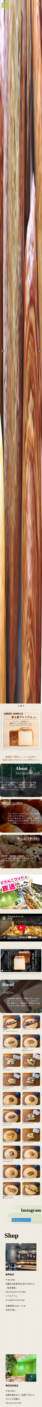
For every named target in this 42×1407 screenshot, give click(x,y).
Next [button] (39, 351)
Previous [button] (2, 351)
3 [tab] (23, 706)
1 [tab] (18, 706)
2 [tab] (21, 706)
